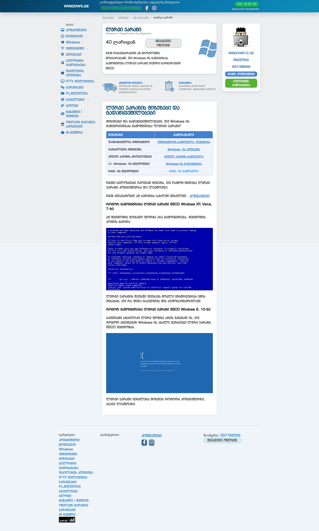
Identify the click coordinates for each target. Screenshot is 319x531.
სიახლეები (68, 491)
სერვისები (67, 482)
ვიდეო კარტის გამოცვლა (183, 156)
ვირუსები (67, 459)
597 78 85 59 (246, 4)
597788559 (230, 435)
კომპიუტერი (69, 440)
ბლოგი (65, 496)
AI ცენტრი (67, 514)
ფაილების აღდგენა (76, 472)
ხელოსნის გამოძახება (121, 8)
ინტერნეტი (68, 454)
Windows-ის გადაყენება (184, 164)
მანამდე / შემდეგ (74, 500)
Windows (124, 17)
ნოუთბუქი (67, 444)
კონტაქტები (200, 196)
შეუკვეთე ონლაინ (163, 43)
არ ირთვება (141, 17)
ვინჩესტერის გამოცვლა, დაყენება (183, 142)
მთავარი (108, 17)
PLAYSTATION (69, 486)
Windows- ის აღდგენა (183, 149)
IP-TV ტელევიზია (73, 477)
